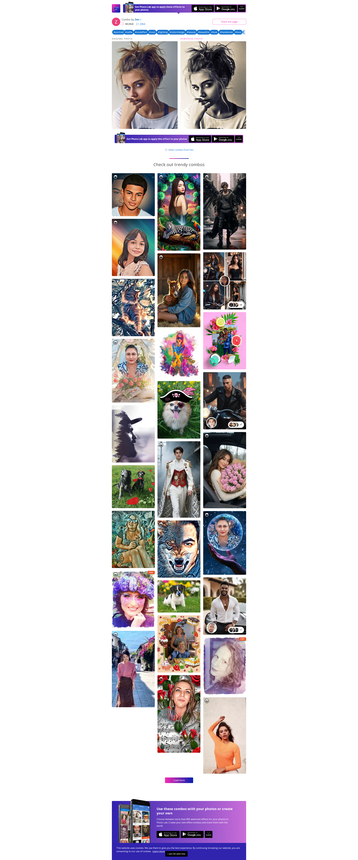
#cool (152, 32)
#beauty (191, 32)
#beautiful (203, 32)
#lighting (163, 32)
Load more (179, 780)
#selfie (128, 32)
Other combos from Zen (180, 149)
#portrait (118, 32)
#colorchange (177, 32)
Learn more (158, 851)
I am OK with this (176, 853)
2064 (142, 24)
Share (229, 21)
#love (214, 32)
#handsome (226, 32)
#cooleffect (141, 32)
